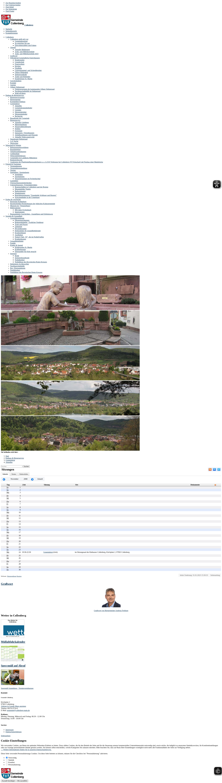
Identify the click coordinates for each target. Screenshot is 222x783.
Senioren (13, 254)
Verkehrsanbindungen (18, 152)
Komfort (11, 762)
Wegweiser (14, 143)
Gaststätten (14, 181)
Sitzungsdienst (11, 576)
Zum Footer (10, 11)
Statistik (11, 760)
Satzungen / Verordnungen (24, 133)
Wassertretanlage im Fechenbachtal (27, 179)
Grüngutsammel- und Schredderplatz (28, 70)
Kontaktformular (12, 33)
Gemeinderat (15, 104)
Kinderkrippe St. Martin (23, 79)
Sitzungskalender (21, 114)
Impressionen (20, 212)
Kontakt (13, 83)
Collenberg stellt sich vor (19, 39)
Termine (14, 474)
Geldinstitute (14, 154)
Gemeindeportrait (21, 41)
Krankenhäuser (20, 233)
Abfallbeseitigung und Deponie (26, 135)
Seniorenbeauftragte (22, 258)
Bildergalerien (15, 208)
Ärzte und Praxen (21, 224)
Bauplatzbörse (15, 149)
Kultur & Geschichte (13, 199)
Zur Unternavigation (13, 5)
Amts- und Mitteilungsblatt (24, 52)
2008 (25, 479)
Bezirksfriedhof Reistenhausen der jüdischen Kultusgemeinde (32, 204)
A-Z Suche (14, 141)
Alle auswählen (22, 781)
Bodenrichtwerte (16, 160)
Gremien (18, 110)
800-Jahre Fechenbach (23, 210)
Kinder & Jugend (16, 245)
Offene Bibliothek (21, 72)
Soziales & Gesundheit (14, 216)
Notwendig (12, 758)
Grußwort (13, 56)
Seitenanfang (215, 575)
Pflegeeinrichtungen (22, 220)
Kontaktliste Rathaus (17, 102)
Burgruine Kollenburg (18, 202)
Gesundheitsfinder (16, 241)
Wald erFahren (20, 93)
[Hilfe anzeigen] (219, 469)
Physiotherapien (20, 229)
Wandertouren (20, 193)
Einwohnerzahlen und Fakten (25, 45)
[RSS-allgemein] (210, 469)
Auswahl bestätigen (8, 781)
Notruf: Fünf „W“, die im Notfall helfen (29, 237)
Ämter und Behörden (22, 77)
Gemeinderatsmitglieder (23, 108)
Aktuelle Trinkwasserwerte (24, 137)
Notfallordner (20, 260)
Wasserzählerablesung (23, 127)
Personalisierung (14, 765)
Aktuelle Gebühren (22, 122)
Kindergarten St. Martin (23, 247)
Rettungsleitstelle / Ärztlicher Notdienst (29, 222)
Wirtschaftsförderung (17, 156)
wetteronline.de (15, 636)
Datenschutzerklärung (14, 732)
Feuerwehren (19, 64)
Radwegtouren (20, 191)
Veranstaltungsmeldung (18, 168)
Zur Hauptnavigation (13, 3)
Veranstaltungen (16, 166)
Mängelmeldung (21, 125)
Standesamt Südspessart (19, 139)
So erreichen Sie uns (22, 43)
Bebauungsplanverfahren (19, 147)
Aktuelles (18, 106)
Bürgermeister (15, 100)
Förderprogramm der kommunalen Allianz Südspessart (35, 89)
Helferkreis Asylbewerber (19, 264)
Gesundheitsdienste (17, 218)
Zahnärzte (18, 227)
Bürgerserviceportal (17, 97)
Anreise (13, 85)
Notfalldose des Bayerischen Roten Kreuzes (31, 262)
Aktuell (13, 47)
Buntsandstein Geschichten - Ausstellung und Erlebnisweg (31, 214)
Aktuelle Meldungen (22, 50)
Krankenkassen (20, 239)
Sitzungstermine (20, 112)
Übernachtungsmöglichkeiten (21, 183)
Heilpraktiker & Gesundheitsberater (28, 231)
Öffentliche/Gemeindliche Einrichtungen (25, 58)
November (14, 479)
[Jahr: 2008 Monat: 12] (32, 479)
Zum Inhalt (10, 7)
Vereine (13, 170)
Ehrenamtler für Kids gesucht (25, 252)
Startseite (9, 29)
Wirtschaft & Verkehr (13, 145)
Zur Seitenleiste (11, 9)
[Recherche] (214, 469)
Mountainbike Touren (23, 189)
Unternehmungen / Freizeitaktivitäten (23, 185)
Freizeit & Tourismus (13, 164)
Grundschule (19, 62)
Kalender (5, 474)
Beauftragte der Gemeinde (19, 118)
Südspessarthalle (21, 75)
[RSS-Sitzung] (215, 485)
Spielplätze (19, 174)
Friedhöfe (18, 68)
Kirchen (18, 66)
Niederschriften (23, 474)
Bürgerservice (15, 120)
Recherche (19, 116)
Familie (13, 243)
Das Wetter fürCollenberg (12, 621)
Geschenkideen (15, 81)
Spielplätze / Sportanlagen (19, 172)
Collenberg (10, 37)
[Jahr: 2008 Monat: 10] (4, 479)
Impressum (10, 730)
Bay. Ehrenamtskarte (17, 268)
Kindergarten (19, 60)
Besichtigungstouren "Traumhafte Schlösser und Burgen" (36, 195)
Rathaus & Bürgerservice (15, 95)
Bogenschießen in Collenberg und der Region (31, 187)
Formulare (18, 131)
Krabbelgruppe (20, 249)
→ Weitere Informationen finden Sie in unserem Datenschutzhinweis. (26, 750)
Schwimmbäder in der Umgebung (27, 197)
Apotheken (19, 235)
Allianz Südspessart (17, 87)
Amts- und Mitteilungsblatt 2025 (27, 54)
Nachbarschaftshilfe (17, 266)
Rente (17, 256)
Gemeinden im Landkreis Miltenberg (23, 158)
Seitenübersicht (11, 31)
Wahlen (17, 129)
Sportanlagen (19, 177)
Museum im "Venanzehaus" (20, 206)
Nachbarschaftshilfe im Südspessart (28, 91)
